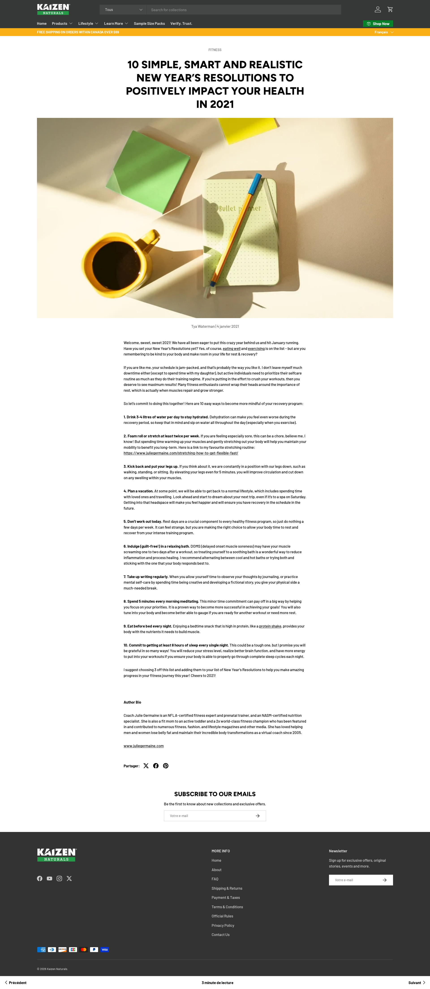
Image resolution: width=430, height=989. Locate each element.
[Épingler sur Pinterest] (166, 766)
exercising (256, 348)
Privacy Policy (223, 925)
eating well (232, 348)
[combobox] (220, 10)
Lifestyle (85, 23)
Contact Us (221, 934)
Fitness (215, 50)
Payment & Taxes (226, 897)
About (216, 869)
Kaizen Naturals (57, 969)
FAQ (215, 878)
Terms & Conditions (227, 906)
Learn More (113, 23)
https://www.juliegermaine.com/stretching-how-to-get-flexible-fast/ (181, 453)
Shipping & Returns (227, 888)
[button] (390, 9)
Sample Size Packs (149, 23)
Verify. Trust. (181, 23)
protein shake (270, 626)
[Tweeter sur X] (146, 766)
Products (59, 23)
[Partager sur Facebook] (156, 766)
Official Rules (222, 916)
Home (42, 23)
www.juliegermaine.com (144, 745)
